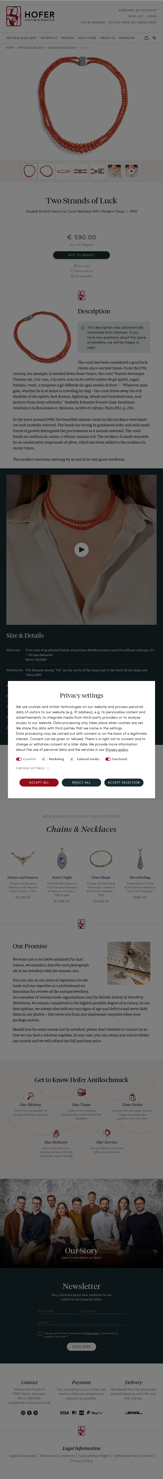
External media (88, 759)
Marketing (56, 759)
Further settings (30, 768)
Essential (29, 759)
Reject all (81, 782)
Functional (119, 759)
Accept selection (124, 782)
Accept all (39, 782)
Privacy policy (117, 749)
